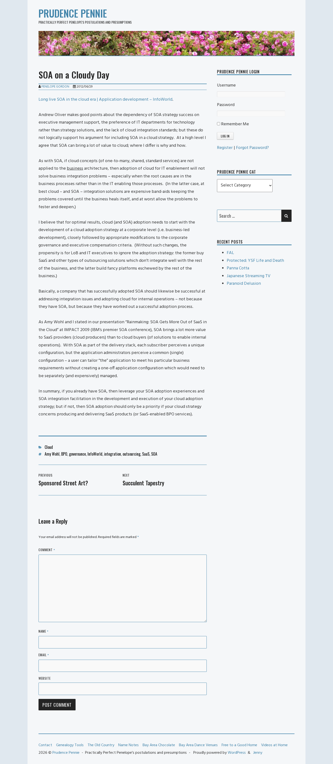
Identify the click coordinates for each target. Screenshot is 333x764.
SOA (154, 454)
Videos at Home (274, 745)
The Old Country (101, 745)
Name (44, 631)
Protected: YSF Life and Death (255, 260)
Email (44, 655)
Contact (45, 745)
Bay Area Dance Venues (198, 745)
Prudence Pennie (73, 13)
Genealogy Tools (70, 745)
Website (45, 678)
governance (77, 454)
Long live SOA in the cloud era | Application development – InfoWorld (105, 99)
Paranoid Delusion (244, 283)
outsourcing (131, 454)
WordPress (237, 753)
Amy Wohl (52, 454)
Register (225, 147)
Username (226, 85)
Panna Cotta (238, 268)
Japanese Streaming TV (248, 276)
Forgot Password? (252, 147)
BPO (64, 454)
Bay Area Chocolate (159, 745)
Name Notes (128, 745)
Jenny (257, 753)
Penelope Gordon (55, 86)
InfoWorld (95, 454)
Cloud (49, 447)
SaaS (145, 454)
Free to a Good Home (239, 745)
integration (112, 454)
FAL (230, 252)
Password (226, 104)
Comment (47, 550)
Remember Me (234, 124)
